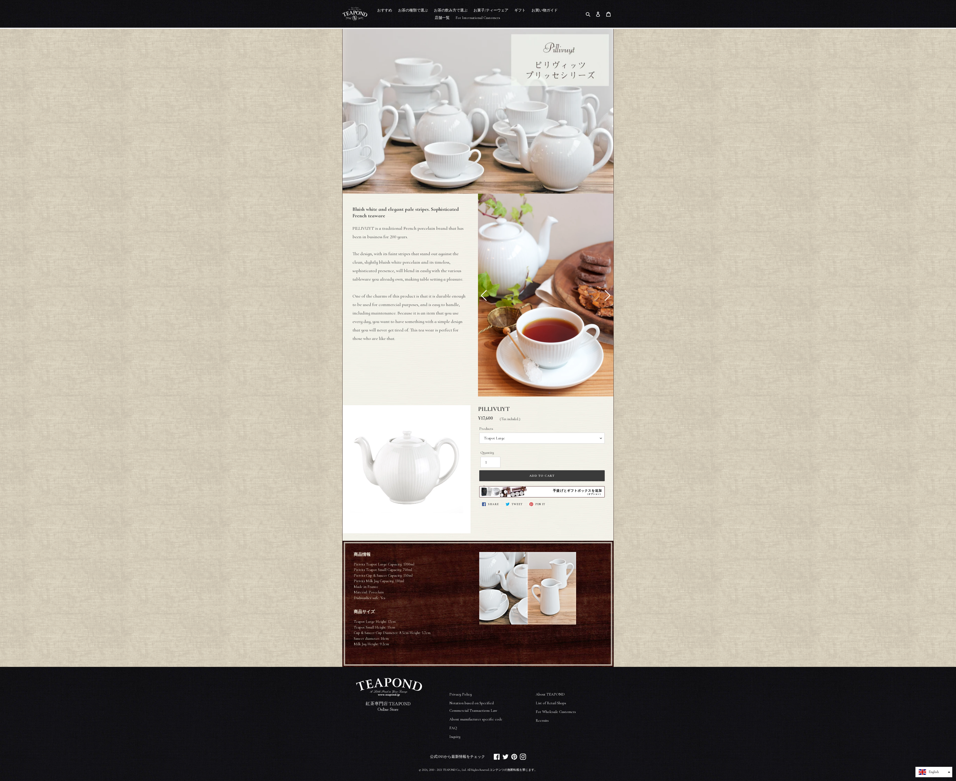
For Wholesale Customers (556, 711)
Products (486, 428)
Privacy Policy (460, 694)
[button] (483, 295)
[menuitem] (384, 10)
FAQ (453, 728)
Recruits (542, 720)
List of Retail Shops (551, 703)
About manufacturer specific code (475, 719)
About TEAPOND (550, 694)
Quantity (487, 452)
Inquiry (454, 736)
